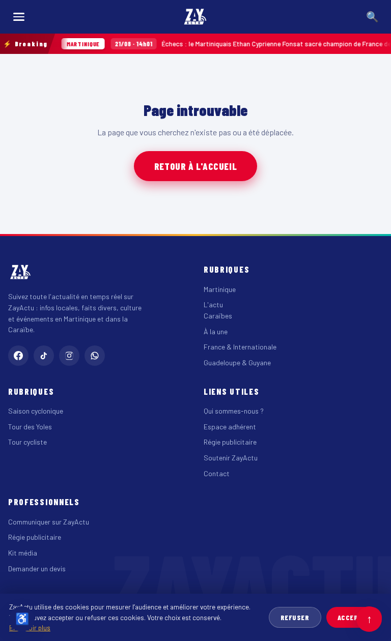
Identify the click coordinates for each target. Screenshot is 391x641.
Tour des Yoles (30, 426)
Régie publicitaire (230, 442)
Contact (217, 473)
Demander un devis (37, 568)
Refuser (295, 617)
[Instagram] (69, 355)
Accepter (354, 617)
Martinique (220, 289)
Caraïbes (218, 315)
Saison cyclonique (35, 410)
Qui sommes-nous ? (234, 410)
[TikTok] (44, 355)
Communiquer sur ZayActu (48, 521)
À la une (216, 331)
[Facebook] (18, 355)
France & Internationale (240, 346)
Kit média (22, 552)
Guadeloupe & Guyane (237, 362)
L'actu (213, 304)
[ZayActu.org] (195, 16)
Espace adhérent (230, 426)
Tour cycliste (27, 442)
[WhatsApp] (95, 355)
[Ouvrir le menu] (19, 16)
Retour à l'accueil (195, 166)
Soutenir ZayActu (231, 457)
